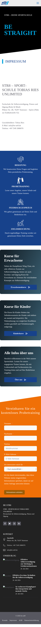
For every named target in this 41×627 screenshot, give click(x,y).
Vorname (7, 423)
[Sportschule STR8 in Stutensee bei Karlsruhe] (5, 3)
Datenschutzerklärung (31, 620)
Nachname (8, 434)
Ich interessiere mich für (13, 464)
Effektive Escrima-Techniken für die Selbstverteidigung (24, 576)
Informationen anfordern (14, 492)
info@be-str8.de (12, 550)
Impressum (13, 620)
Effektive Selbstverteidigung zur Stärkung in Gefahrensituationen (29, 562)
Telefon (7, 444)
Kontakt (4, 620)
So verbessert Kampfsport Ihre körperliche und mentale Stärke (25, 589)
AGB (20, 620)
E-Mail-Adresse (10, 454)
